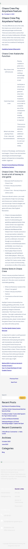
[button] (26, 3)
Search (4, 395)
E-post (6, 519)
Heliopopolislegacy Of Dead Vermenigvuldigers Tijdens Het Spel (13, 422)
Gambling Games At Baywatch (11, 49)
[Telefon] (2, 515)
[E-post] (2, 521)
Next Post (14, 382)
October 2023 (6, 441)
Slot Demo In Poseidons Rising (11, 406)
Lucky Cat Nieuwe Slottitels (10, 419)
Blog (3, 452)
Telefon (6, 513)
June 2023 (5, 444)
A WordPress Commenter (9, 432)
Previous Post (14, 378)
